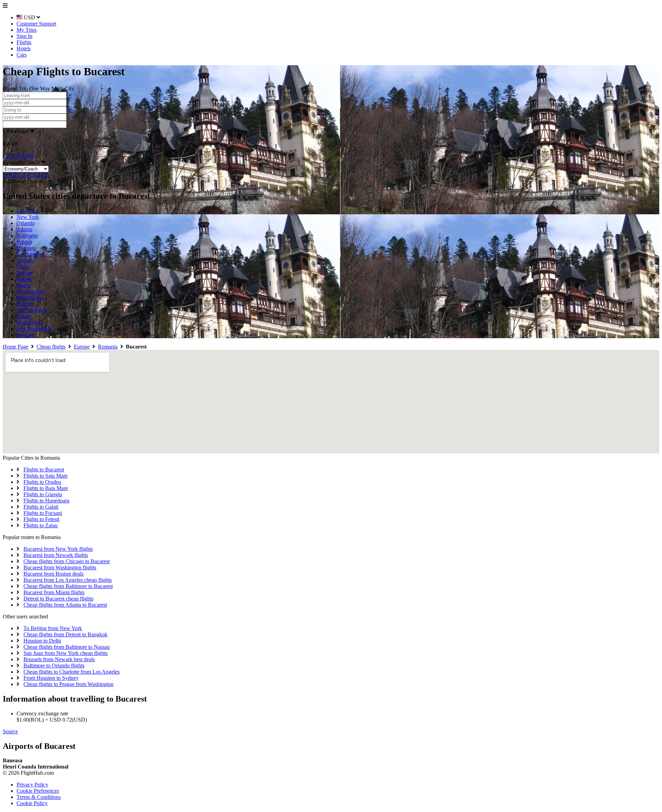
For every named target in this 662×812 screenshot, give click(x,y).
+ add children (18, 156)
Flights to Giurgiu (42, 494)
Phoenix (25, 304)
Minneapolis (30, 291)
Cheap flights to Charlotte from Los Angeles (71, 672)
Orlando (25, 223)
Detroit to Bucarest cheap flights (58, 598)
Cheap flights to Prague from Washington (68, 684)
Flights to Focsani (42, 513)
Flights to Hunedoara (46, 500)
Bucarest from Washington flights (59, 567)
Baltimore (27, 235)
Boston (24, 242)
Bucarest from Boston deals (53, 574)
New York (28, 217)
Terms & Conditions (39, 797)
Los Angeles (30, 254)
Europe (82, 347)
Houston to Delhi (42, 641)
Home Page (15, 347)
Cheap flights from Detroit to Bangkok (65, 634)
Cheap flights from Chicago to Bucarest (66, 561)
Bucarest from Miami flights (53, 592)
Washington (29, 322)
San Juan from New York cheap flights (65, 653)
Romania (108, 347)
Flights (24, 42)
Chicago (26, 260)
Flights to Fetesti (41, 519)
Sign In (24, 36)
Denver (25, 273)
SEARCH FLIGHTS (26, 175)
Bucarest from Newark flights (55, 555)
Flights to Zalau (40, 525)
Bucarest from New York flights (58, 549)
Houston (26, 248)
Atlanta (24, 229)
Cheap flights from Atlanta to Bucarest (65, 605)
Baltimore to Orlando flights (53, 665)
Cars (22, 55)
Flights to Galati (40, 507)
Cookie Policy (32, 803)
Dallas (23, 267)
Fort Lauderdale (34, 329)
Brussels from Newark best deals (59, 659)
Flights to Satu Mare (45, 476)
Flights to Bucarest (43, 469)
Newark (25, 335)
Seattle (24, 316)
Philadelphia (30, 298)
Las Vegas (28, 211)
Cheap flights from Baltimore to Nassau (66, 647)
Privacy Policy (32, 784)
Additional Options (26, 181)
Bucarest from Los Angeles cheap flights (67, 580)
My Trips (27, 30)
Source (10, 731)
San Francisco (32, 310)
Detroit (24, 279)
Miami (24, 285)
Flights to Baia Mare (45, 488)
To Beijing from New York (52, 628)
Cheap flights (51, 347)
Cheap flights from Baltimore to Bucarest (68, 586)
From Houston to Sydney (51, 678)
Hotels (24, 48)
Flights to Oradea (42, 482)
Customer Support (36, 24)
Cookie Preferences (38, 791)
